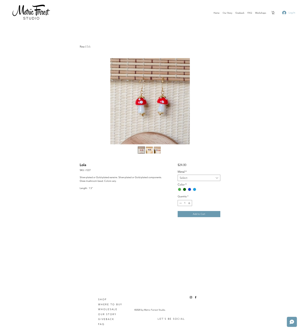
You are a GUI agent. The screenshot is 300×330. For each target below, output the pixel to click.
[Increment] (189, 203)
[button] (273, 12)
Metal (182, 171)
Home (82, 46)
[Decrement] (180, 203)
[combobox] (199, 178)
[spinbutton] (184, 203)
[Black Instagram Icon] (190, 297)
